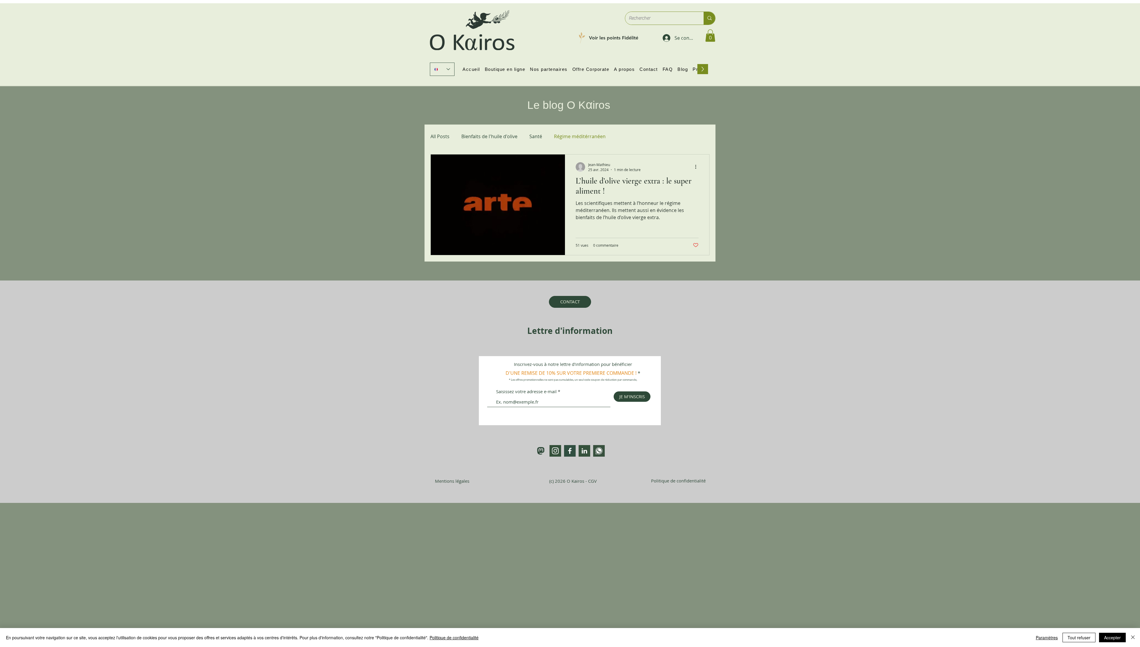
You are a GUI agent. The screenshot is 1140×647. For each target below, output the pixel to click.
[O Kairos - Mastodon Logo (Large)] (541, 451)
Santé (535, 136)
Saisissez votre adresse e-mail (526, 391)
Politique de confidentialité (454, 637)
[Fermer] (1132, 637)
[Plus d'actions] (697, 166)
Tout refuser (1079, 637)
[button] (710, 35)
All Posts (439, 136)
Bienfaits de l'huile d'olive (489, 136)
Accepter (1112, 637)
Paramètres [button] (1047, 637)
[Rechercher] (709, 18)
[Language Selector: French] (442, 69)
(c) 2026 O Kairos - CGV (573, 481)
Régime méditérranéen (580, 136)
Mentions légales (452, 481)
